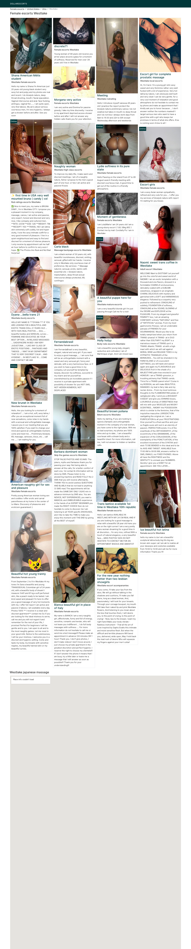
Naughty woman (64, 166)
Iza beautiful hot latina (154, 529)
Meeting (102, 95)
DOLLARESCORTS (18, 3)
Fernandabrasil (63, 341)
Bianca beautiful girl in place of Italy (72, 606)
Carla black (61, 246)
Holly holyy (104, 340)
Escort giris (147, 184)
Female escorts (17, 9)
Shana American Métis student (25, 77)
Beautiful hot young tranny (28, 573)
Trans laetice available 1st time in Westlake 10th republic (116, 505)
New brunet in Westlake (26, 402)
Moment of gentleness (111, 216)
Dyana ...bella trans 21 (25, 314)
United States (33, 9)
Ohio (44, 9)
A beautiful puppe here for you (114, 299)
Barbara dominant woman (70, 451)
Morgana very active (67, 99)
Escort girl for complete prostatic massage (155, 76)
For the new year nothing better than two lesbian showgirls (113, 579)
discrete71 (61, 46)
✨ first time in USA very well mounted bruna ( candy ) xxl (30, 197)
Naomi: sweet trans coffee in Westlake (158, 264)
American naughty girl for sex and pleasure (30, 486)
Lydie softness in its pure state (113, 168)
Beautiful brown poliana (112, 411)
